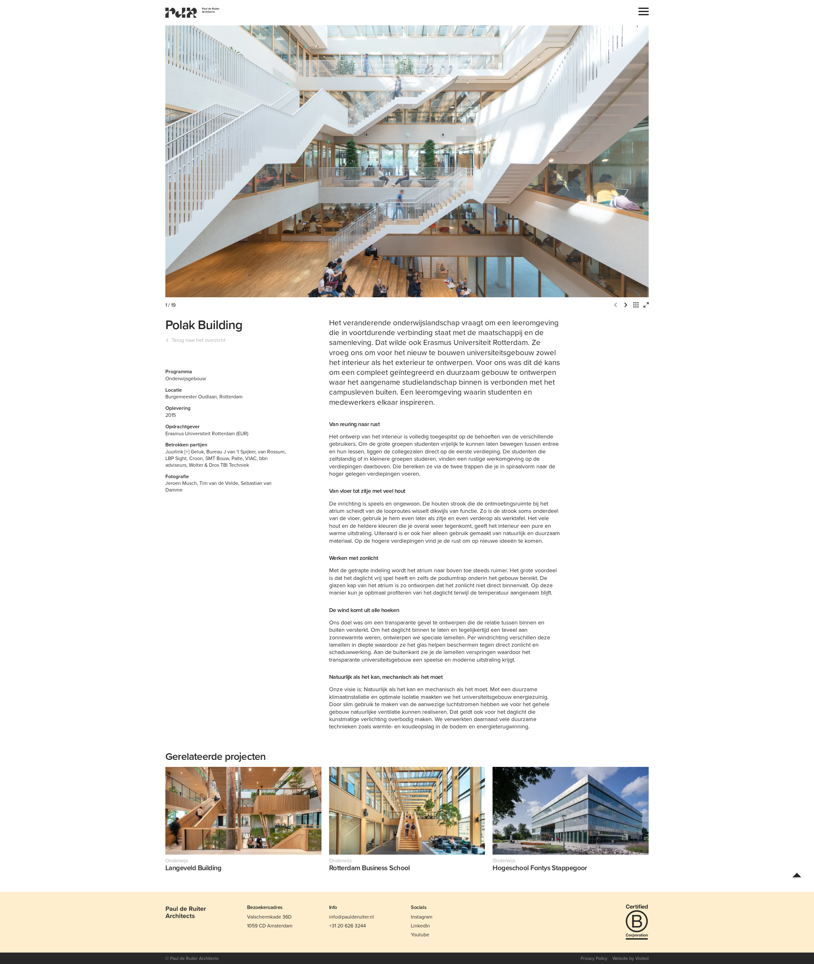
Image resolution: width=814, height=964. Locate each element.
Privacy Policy (594, 958)
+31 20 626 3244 (347, 925)
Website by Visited (630, 958)
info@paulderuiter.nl (351, 916)
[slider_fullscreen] (646, 304)
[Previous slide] (286, 161)
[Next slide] (528, 161)
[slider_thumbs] (635, 304)
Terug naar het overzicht (198, 340)
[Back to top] (796, 874)
